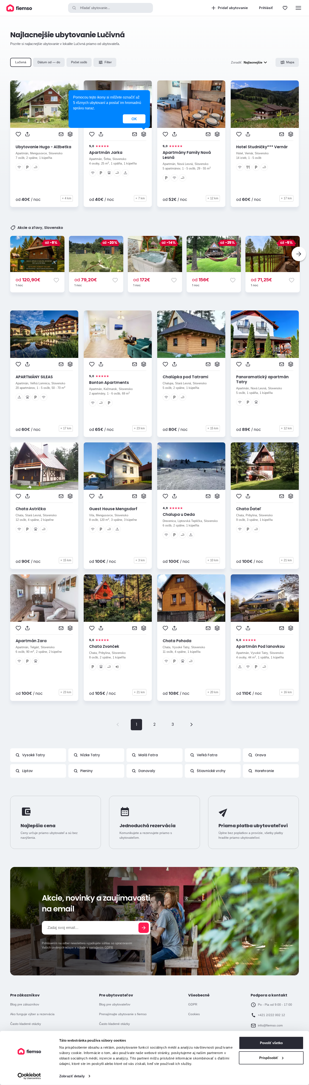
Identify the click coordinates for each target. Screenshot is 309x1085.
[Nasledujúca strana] (190, 724)
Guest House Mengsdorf (113, 509)
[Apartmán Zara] (44, 598)
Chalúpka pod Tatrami (185, 377)
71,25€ (261, 279)
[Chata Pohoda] (191, 598)
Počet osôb (79, 62)
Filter (108, 62)
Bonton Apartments (109, 382)
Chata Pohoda (177, 640)
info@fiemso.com (270, 1025)
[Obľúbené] (285, 7)
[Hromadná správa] (70, 134)
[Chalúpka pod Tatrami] (191, 334)
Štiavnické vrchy (211, 770)
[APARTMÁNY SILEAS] (44, 334)
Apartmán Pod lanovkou (260, 646)
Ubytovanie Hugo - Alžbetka (43, 147)
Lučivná (20, 62)
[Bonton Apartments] (118, 334)
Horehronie (264, 770)
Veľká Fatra (207, 755)
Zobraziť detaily (72, 1076)
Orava (260, 755)
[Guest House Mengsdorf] (118, 466)
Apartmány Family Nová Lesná (187, 155)
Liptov (27, 770)
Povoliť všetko (271, 1043)
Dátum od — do (49, 62)
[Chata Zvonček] (118, 598)
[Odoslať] (143, 928)
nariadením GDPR (101, 947)
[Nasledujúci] (299, 254)
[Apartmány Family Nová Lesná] (191, 104)
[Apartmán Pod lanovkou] (265, 598)
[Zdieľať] (27, 134)
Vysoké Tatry (33, 755)
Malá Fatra (148, 755)
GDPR (192, 1004)
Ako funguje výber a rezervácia (32, 1014)
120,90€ (28, 279)
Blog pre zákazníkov (24, 1004)
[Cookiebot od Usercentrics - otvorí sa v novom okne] (29, 1076)
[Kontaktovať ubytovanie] (61, 134)
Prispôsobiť (268, 1057)
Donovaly (146, 770)
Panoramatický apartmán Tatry (262, 379)
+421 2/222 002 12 (271, 1015)
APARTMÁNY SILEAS (34, 377)
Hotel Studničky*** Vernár (262, 147)
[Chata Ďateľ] (265, 466)
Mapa (290, 62)
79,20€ (85, 279)
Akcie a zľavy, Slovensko (40, 228)
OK (134, 119)
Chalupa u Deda (179, 514)
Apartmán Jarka (105, 152)
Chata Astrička (31, 509)
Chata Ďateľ (248, 509)
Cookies (194, 1014)
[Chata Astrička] (44, 466)
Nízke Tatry (90, 755)
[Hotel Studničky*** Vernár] (265, 104)
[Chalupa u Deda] (191, 466)
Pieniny (86, 770)
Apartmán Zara (31, 640)
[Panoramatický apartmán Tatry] (265, 334)
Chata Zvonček (104, 646)
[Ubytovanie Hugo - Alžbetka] (44, 104)
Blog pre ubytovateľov (114, 1004)
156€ (200, 279)
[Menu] (298, 7)
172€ (141, 279)
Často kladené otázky (25, 1024)
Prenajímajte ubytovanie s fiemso (123, 1014)
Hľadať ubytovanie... (95, 8)
